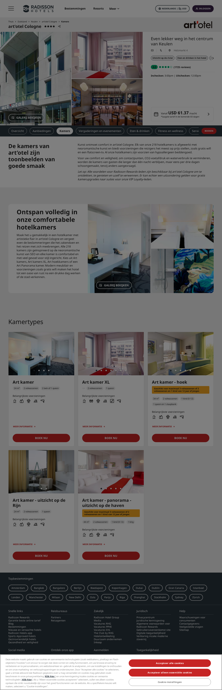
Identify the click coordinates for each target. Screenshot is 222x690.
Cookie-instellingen (170, 682)
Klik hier (50, 676)
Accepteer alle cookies (170, 663)
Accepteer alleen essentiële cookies (170, 672)
